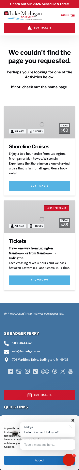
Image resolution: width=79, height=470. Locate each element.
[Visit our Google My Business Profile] (18, 371)
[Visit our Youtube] (70, 371)
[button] (73, 420)
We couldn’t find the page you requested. (37, 314)
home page (57, 87)
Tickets (17, 241)
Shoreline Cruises (29, 146)
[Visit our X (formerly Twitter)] (62, 371)
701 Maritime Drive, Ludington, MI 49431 (40, 360)
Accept (39, 460)
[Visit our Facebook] (10, 371)
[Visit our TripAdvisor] (45, 371)
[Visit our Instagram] (27, 371)
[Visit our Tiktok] (35, 371)
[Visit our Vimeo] (54, 371)
